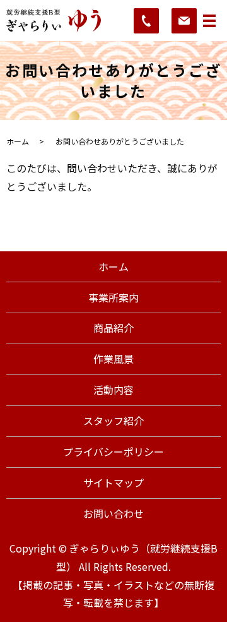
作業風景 (113, 358)
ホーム (17, 141)
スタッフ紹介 (113, 420)
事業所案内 (113, 297)
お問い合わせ (113, 513)
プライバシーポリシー (113, 451)
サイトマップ (113, 482)
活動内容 (113, 389)
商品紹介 (113, 327)
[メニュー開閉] (209, 21)
